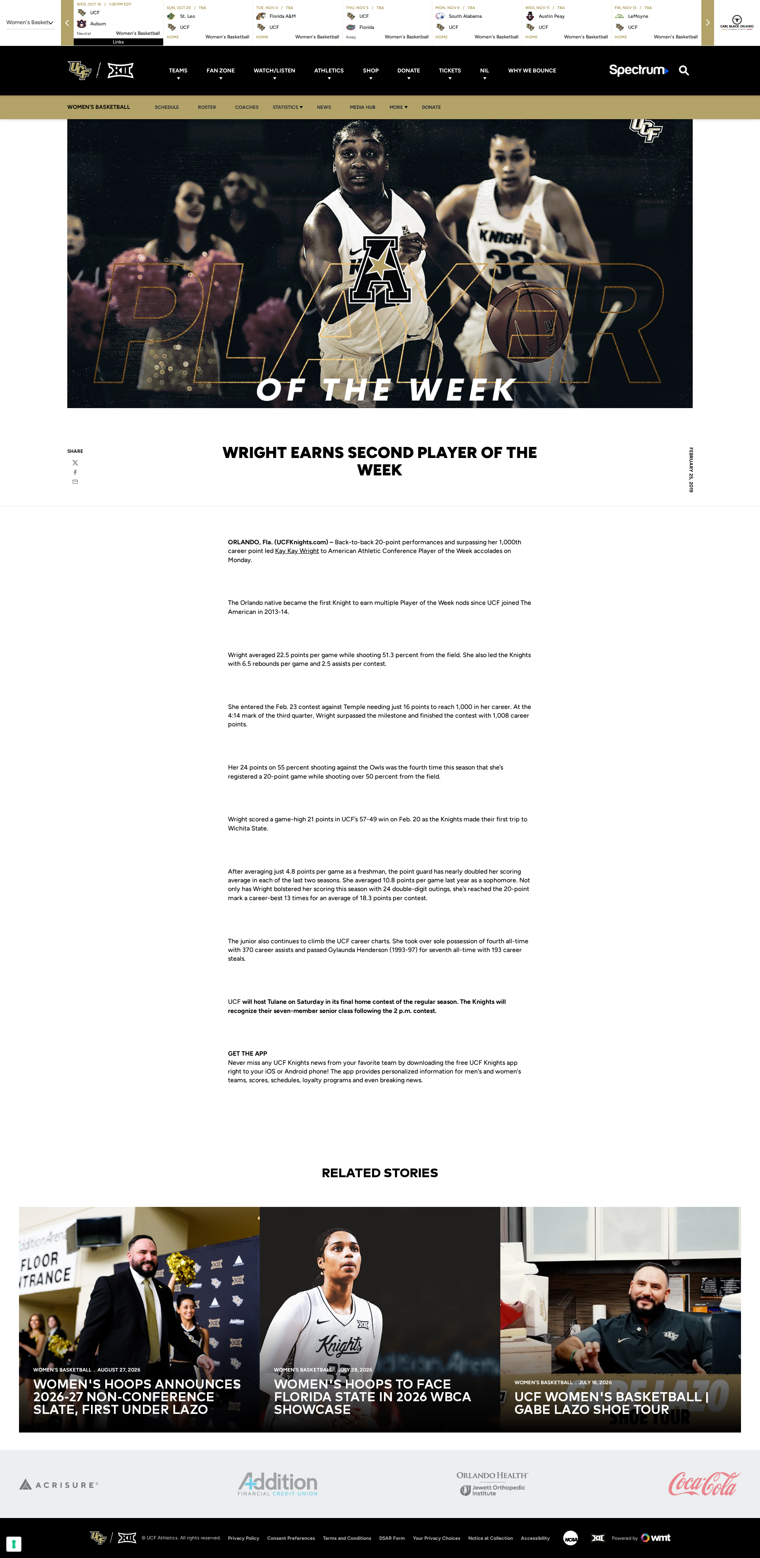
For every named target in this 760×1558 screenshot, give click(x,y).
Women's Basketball (62, 1370)
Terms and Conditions (347, 1538)
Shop (370, 70)
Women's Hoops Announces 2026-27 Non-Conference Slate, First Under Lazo (137, 1398)
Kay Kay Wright (297, 551)
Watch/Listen (274, 70)
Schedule (167, 107)
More (396, 107)
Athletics (329, 70)
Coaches (246, 107)
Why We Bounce (532, 70)
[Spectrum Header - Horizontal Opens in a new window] (639, 71)
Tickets (450, 70)
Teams (178, 70)
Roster (207, 107)
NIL (484, 70)
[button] (67, 23)
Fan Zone (221, 70)
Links (118, 42)
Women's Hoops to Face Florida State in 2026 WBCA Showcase (372, 1398)
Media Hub (365, 107)
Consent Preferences (291, 1538)
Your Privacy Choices (436, 1538)
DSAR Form (392, 1538)
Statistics (285, 107)
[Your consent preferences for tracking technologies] (13, 1544)
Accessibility (535, 1538)
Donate (408, 70)
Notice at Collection (490, 1538)
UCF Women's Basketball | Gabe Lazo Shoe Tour (612, 1404)
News (326, 107)
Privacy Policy (243, 1538)
